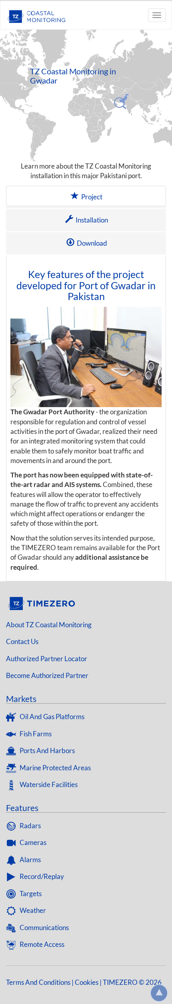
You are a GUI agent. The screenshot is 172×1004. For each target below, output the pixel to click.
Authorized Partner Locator (46, 658)
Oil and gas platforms (51, 716)
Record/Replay (41, 876)
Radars (29, 825)
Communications (43, 927)
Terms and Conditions (38, 982)
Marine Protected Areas (54, 767)
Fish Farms (35, 734)
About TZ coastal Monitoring (49, 624)
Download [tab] (91, 243)
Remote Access (41, 944)
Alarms (29, 859)
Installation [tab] (91, 220)
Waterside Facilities (48, 784)
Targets (30, 893)
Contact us (22, 641)
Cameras (32, 842)
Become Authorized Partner (47, 675)
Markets (21, 699)
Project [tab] (91, 197)
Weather (32, 910)
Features (22, 808)
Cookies (86, 982)
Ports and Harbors (46, 750)
